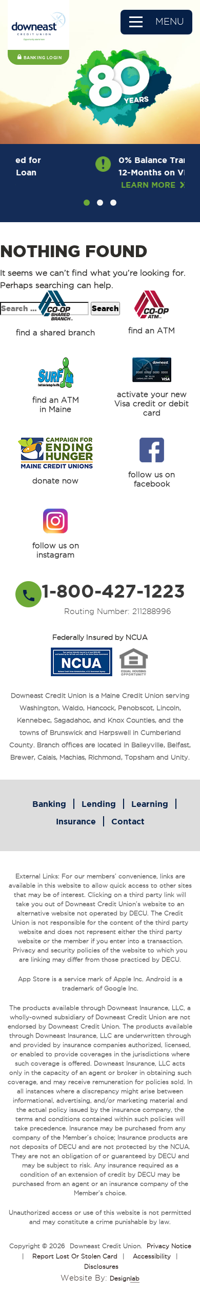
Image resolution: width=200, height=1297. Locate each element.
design (124, 1278)
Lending (99, 803)
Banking (49, 803)
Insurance (76, 821)
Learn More (113, 185)
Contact (128, 821)
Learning (149, 803)
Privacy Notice (169, 1245)
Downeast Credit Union (105, 1245)
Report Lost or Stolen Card (74, 1256)
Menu (169, 21)
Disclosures (101, 1266)
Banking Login (43, 58)
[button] (86, 202)
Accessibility (152, 1256)
